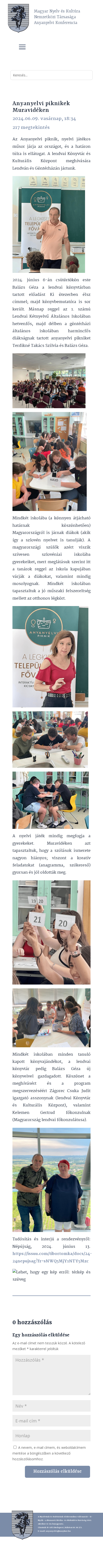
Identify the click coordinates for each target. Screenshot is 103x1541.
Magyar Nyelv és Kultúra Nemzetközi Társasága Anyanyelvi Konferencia (57, 17)
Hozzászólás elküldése (57, 1471)
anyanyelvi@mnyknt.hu (58, 1531)
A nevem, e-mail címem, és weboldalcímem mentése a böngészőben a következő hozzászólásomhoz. (49, 1453)
